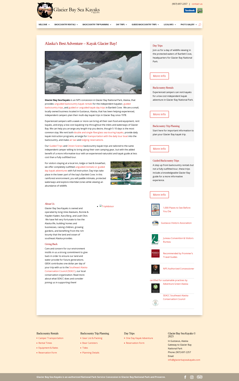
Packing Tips (92, 43)
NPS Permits (92, 60)
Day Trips (120, 24)
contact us (197, 3)
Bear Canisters (90, 342)
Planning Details (90, 352)
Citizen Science (75, 145)
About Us (49, 203)
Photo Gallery (187, 24)
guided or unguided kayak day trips (87, 107)
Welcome (43, 24)
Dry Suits (91, 77)
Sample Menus (93, 40)
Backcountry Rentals (64, 24)
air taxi (73, 139)
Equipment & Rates (48, 347)
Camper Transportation (50, 338)
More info (159, 76)
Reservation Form (47, 352)
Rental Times (45, 342)
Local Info (168, 24)
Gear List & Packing (92, 338)
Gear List (90, 36)
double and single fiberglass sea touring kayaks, (99, 132)
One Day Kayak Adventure (139, 338)
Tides (85, 347)
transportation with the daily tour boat (108, 136)
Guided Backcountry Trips (144, 24)
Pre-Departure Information (93, 82)
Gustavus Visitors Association (176, 222)
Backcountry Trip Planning (96, 24)
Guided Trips (56, 145)
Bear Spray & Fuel (94, 70)
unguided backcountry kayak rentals (73, 103)
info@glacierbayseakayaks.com (184, 359)
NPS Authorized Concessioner (178, 268)
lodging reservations (92, 139)
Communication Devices (97, 73)
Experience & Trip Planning (94, 65)
